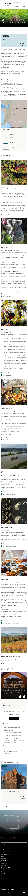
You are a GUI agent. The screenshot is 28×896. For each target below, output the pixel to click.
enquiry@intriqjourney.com (6, 821)
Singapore (18, 2)
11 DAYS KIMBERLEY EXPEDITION (11, 791)
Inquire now (14, 718)
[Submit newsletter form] (25, 844)
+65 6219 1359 (13, 820)
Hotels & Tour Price (23, 29)
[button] (20, 696)
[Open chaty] (24, 892)
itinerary (14, 29)
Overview (5, 29)
